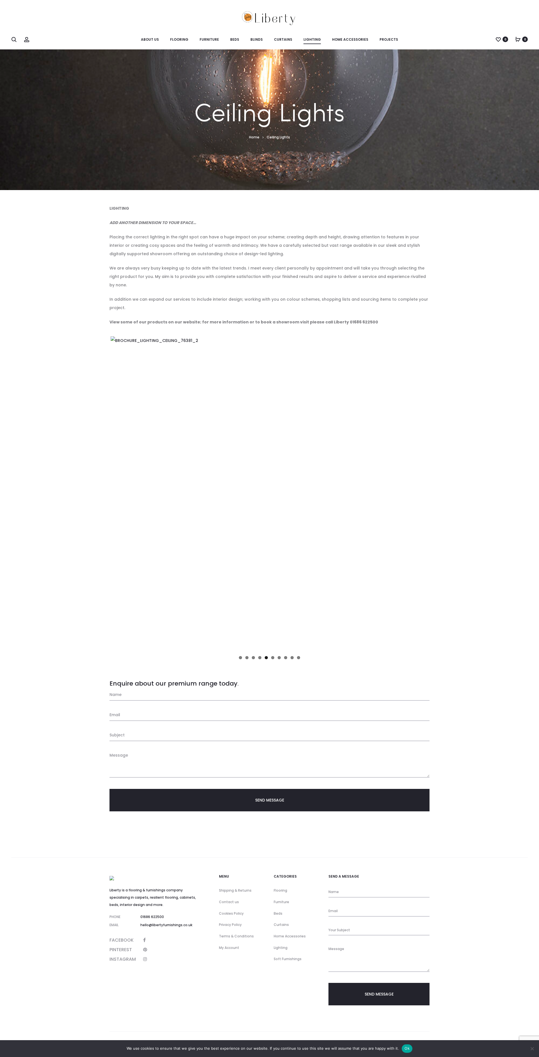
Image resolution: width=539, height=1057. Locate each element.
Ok (407, 1048)
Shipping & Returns (235, 890)
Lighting (280, 947)
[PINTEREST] (145, 949)
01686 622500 (152, 916)
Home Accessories (290, 936)
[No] (532, 1048)
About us (150, 39)
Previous (102, 494)
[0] (498, 39)
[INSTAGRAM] (145, 959)
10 (298, 657)
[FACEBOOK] (144, 940)
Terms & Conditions (236, 936)
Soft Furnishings (288, 958)
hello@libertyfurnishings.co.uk (166, 925)
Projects (389, 39)
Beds (278, 913)
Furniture (281, 902)
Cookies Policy (231, 913)
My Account (229, 947)
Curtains (281, 924)
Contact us (229, 902)
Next (436, 494)
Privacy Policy (230, 924)
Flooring (280, 890)
